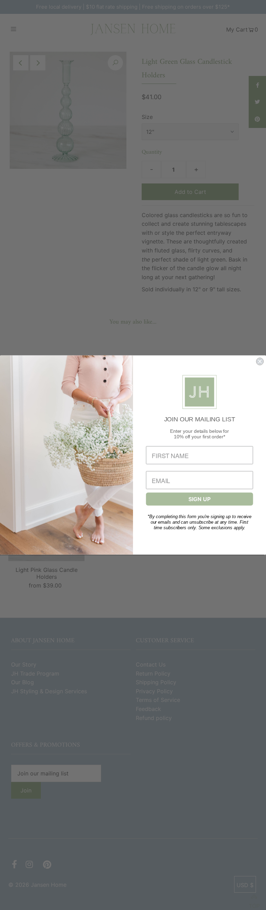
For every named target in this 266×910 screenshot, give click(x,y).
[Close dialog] (259, 361)
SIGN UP (199, 499)
